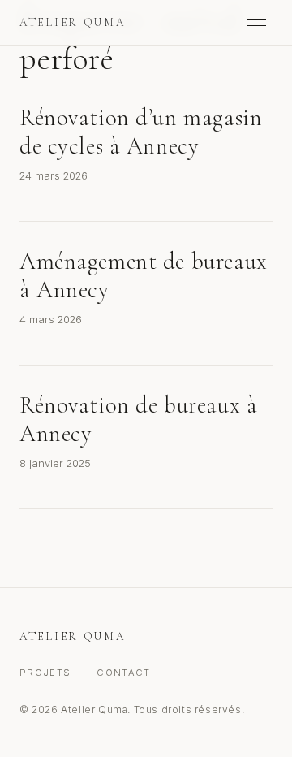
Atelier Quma (72, 22)
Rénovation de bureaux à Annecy (138, 419)
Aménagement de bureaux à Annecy (143, 275)
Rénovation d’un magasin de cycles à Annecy (140, 131)
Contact (123, 672)
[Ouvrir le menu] (256, 22)
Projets (45, 672)
